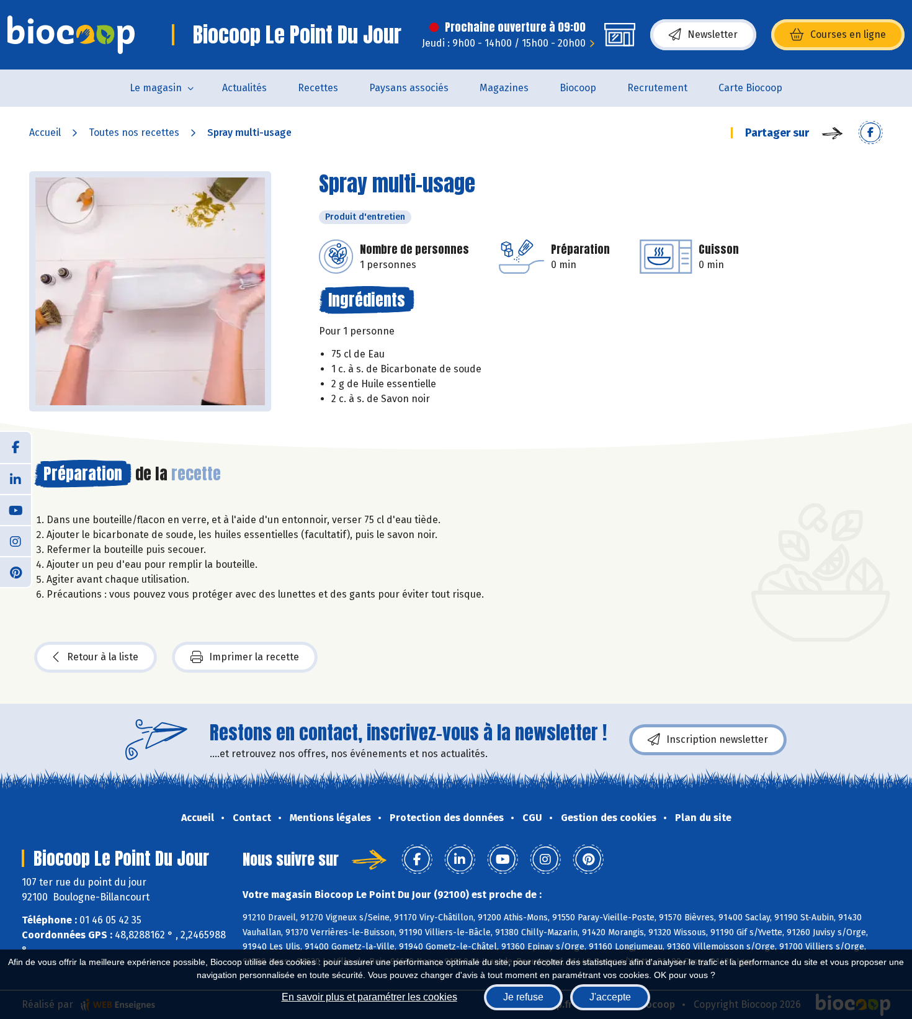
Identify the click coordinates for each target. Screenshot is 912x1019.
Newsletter (712, 34)
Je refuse (523, 997)
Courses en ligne (848, 34)
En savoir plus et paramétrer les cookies (369, 997)
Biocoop (578, 88)
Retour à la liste (102, 657)
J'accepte (610, 997)
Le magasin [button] (156, 88)
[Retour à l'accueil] (71, 35)
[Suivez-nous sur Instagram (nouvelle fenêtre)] (15, 540)
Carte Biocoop (750, 88)
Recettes (318, 88)
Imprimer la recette (254, 657)
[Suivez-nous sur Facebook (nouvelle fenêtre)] (15, 447)
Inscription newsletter (717, 739)
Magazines (504, 88)
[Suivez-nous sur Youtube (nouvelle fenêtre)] (15, 509)
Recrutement (657, 88)
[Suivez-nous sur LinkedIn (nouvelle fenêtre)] (15, 478)
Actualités (244, 88)
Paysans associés (409, 88)
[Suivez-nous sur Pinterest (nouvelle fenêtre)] (15, 571)
